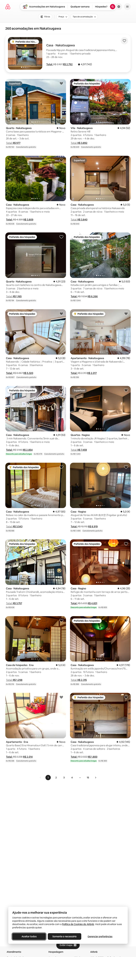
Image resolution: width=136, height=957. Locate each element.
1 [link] (48, 777)
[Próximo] (96, 777)
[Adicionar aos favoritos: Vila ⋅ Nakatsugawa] (126, 83)
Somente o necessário (64, 936)
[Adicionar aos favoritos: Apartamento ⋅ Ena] (61, 697)
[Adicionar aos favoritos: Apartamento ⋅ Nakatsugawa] (126, 313)
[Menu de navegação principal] (127, 6)
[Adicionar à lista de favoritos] (124, 40)
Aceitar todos (29, 936)
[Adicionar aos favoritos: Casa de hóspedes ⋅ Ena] (61, 620)
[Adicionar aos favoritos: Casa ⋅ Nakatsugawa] (61, 160)
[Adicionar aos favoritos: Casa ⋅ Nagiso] (126, 467)
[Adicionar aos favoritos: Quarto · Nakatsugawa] (61, 83)
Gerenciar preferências (100, 936)
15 (88, 777)
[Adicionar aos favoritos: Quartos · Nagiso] (126, 390)
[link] (40, 777)
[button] (49, 64)
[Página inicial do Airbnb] (7, 6)
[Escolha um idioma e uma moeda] (118, 6)
